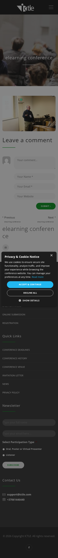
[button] (29, 300)
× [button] (51, 255)
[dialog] (29, 279)
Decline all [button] (30, 292)
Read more (38, 277)
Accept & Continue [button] (30, 284)
